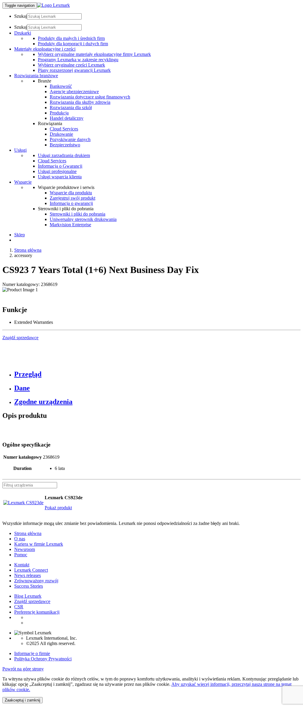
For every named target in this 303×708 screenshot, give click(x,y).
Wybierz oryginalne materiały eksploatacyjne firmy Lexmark (94, 54)
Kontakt (21, 564)
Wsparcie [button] (23, 182)
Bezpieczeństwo (65, 144)
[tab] (157, 374)
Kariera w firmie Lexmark (38, 544)
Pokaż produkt (58, 507)
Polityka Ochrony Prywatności (43, 658)
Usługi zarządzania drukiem (64, 155)
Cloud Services (64, 128)
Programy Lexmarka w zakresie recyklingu (78, 59)
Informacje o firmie (32, 653)
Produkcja (59, 112)
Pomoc (20, 554)
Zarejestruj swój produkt (72, 198)
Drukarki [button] (22, 32)
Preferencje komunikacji (36, 612)
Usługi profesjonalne (57, 171)
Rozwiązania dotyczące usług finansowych (90, 96)
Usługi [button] (20, 150)
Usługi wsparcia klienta (60, 176)
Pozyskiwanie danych (70, 139)
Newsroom (24, 549)
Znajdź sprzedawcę (32, 601)
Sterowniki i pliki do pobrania (77, 213)
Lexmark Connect (31, 570)
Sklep (19, 234)
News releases (27, 575)
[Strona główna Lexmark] (53, 5)
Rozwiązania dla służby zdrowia (80, 102)
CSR (18, 606)
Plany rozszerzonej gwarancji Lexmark (74, 70)
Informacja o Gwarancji (60, 166)
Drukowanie (61, 134)
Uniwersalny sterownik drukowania (83, 219)
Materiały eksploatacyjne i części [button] (44, 48)
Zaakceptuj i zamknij (22, 700)
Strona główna (27, 250)
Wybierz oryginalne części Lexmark (71, 64)
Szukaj (20, 16)
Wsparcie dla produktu (71, 192)
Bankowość (61, 86)
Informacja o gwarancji (71, 203)
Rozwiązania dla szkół (71, 107)
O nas (19, 538)
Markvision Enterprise (70, 224)
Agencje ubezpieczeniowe (74, 91)
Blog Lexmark (27, 596)
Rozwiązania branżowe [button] (36, 75)
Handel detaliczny (66, 118)
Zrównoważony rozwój (36, 580)
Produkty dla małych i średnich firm (71, 38)
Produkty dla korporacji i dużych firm (73, 43)
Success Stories (28, 586)
